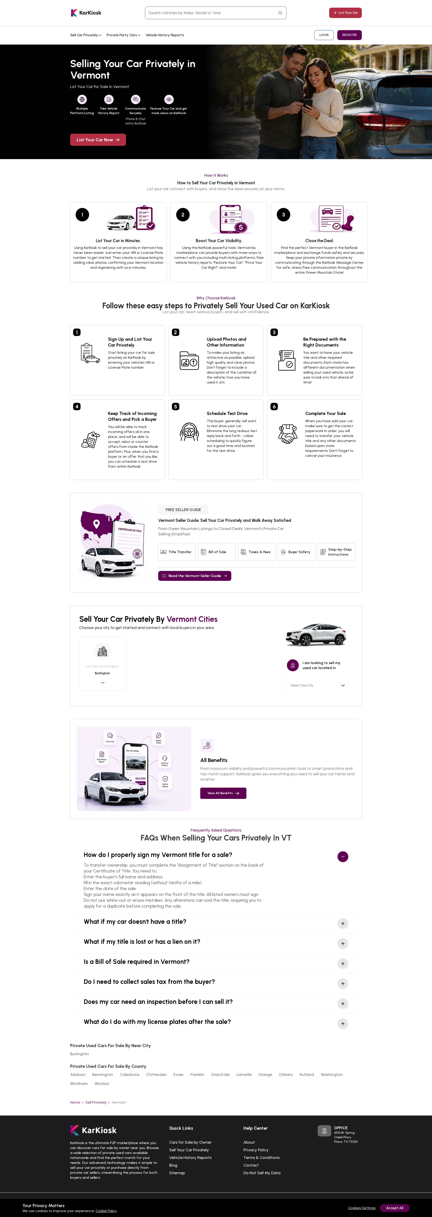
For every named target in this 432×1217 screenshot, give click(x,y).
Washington (332, 1074)
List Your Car (348, 13)
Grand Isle (220, 1074)
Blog (173, 1165)
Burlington (79, 1053)
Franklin (197, 1074)
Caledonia (129, 1074)
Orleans (286, 1074)
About (249, 1142)
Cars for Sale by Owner (190, 1142)
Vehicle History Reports (165, 35)
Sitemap (177, 1172)
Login (324, 35)
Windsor (101, 1083)
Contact (251, 1165)
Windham (79, 1083)
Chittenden (156, 1074)
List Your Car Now (95, 139)
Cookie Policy (106, 1211)
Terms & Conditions (261, 1157)
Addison (78, 1074)
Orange (265, 1074)
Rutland (307, 1074)
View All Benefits (220, 793)
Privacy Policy (256, 1149)
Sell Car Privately (84, 35)
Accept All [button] (394, 1208)
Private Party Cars (122, 35)
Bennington (102, 1074)
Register (349, 35)
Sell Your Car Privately (189, 1149)
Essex (178, 1074)
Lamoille (244, 1074)
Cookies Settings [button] (362, 1208)
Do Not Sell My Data (261, 1172)
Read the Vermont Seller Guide (195, 576)
